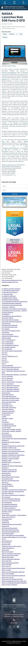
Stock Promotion (6, 542)
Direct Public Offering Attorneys (10, 320)
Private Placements (7, 436)
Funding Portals (6, 393)
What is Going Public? (8, 551)
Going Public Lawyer (7, 405)
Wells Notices (5, 550)
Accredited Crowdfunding (9, 296)
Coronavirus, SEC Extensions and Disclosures (14, 309)
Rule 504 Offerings (7, 484)
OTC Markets (5, 422)
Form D (4, 91)
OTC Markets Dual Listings (9, 425)
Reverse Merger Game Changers (10, 477)
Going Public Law (6, 404)
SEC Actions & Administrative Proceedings (13, 495)
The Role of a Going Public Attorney (11, 546)
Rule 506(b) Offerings (7, 486)
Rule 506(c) (5, 488)
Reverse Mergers (6, 475)
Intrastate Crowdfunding (8, 411)
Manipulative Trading (7, 418)
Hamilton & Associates (7, 165)
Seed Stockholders (7, 519)
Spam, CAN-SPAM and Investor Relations (13, 535)
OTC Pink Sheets (6, 427)
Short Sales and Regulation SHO (10, 531)
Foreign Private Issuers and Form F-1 (11, 367)
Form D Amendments (7, 365)
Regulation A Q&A (6, 460)
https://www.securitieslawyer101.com (12, 280)
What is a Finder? (6, 570)
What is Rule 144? (6, 561)
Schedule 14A (5, 522)
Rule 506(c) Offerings (7, 493)
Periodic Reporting (7, 435)
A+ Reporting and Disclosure (9, 292)
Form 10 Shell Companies (8, 347)
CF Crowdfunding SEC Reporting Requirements (14, 301)
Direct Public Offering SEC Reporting (12, 321)
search (23, 119)
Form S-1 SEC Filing (7, 380)
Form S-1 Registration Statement (10, 389)
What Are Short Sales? (8, 533)
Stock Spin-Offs (6, 544)
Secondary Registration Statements (11, 510)
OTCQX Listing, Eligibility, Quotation (11, 431)
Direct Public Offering (7, 318)
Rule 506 (25, 72)
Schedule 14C (5, 526)
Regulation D (5, 79)
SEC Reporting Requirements (9, 506)
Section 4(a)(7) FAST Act (8, 517)
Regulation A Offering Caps (9, 447)
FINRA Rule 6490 (6, 338)
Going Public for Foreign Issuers (10, 400)
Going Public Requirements (9, 396)
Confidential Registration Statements (11, 303)
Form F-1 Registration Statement (10, 369)
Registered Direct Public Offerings (11, 442)
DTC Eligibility (5, 329)
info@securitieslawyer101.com (10, 282)
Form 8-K (4, 360)
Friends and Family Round (9, 402)
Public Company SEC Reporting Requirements (14, 438)
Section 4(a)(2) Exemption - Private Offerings (14, 515)
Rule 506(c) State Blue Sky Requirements (13, 491)
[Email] (14, 626)
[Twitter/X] (10, 626)
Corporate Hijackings (7, 312)
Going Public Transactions (9, 407)
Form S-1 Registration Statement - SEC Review (14, 374)
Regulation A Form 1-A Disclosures (11, 449)
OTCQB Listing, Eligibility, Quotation (11, 429)
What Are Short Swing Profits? (10, 555)
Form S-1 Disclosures (7, 378)
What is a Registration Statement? (11, 559)
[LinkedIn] (17, 626)
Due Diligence (5, 332)
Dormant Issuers (6, 323)
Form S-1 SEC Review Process (10, 387)
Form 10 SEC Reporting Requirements (12, 351)
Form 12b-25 (5, 362)
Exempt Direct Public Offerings (10, 336)
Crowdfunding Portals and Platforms (11, 316)
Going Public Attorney (8, 394)
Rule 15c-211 (5, 482)
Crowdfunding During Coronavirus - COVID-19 (14, 310)
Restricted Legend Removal (9, 471)
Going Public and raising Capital (10, 398)
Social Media (5, 520)
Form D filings (5, 74)
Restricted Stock (6, 473)
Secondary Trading (7, 511)
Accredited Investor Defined (9, 298)
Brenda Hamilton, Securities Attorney (11, 166)
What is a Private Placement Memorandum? (13, 568)
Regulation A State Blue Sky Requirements (13, 446)
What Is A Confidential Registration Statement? (14, 583)
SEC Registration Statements (9, 504)
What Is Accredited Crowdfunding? (11, 553)
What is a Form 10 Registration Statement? (13, 572)
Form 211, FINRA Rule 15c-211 (10, 356)
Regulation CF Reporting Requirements (12, 466)
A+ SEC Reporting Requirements (10, 290)
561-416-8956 (14, 622)
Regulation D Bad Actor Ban (9, 469)
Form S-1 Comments (7, 376)
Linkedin (4, 416)
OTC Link (4, 420)
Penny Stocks (5, 433)
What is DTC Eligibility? (8, 573)
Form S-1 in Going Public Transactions (12, 382)
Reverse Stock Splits (7, 478)
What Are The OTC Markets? (9, 584)
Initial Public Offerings (7, 409)
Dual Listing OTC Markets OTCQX (11, 330)
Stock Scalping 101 (7, 541)
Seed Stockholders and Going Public (12, 524)
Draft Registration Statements (9, 325)
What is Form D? (6, 566)
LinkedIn (5, 34)
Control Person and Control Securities (12, 305)
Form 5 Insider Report (7, 343)
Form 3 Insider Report (7, 341)
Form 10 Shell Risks (7, 349)
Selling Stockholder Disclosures (10, 530)
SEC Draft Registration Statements (11, 499)
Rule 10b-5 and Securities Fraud (10, 480)
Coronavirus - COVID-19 (8, 307)
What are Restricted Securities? (10, 562)
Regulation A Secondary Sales (10, 453)
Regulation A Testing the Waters (10, 458)
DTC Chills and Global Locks (9, 327)
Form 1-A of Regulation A (8, 340)
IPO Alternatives (6, 415)
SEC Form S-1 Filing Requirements (11, 500)
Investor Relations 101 (7, 413)
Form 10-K (4, 352)
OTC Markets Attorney (8, 424)
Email (20, 34)
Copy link (5, 37)
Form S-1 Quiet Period (8, 383)
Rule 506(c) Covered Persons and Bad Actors (14, 489)
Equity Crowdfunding (7, 334)
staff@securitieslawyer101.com (11, 148)
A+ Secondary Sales (7, 294)
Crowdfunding (5, 314)
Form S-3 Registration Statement (10, 391)
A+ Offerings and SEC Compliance (11, 288)
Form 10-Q (4, 354)
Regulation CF (5, 464)
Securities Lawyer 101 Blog (9, 66)
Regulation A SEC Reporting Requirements (13, 451)
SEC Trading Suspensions (9, 508)
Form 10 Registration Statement (10, 345)
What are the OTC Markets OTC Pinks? (12, 579)
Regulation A (5, 440)
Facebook (11, 34)
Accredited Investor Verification (10, 299)
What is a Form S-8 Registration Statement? (13, 575)
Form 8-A (4, 358)
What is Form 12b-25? (8, 577)
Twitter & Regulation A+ (8, 548)
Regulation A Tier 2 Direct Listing (11, 456)
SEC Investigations (7, 502)
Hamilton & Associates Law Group (12, 153)
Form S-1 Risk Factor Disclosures (11, 385)
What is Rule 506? (6, 564)
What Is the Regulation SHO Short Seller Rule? (14, 581)
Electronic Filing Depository (9, 72)
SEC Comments (6, 497)
